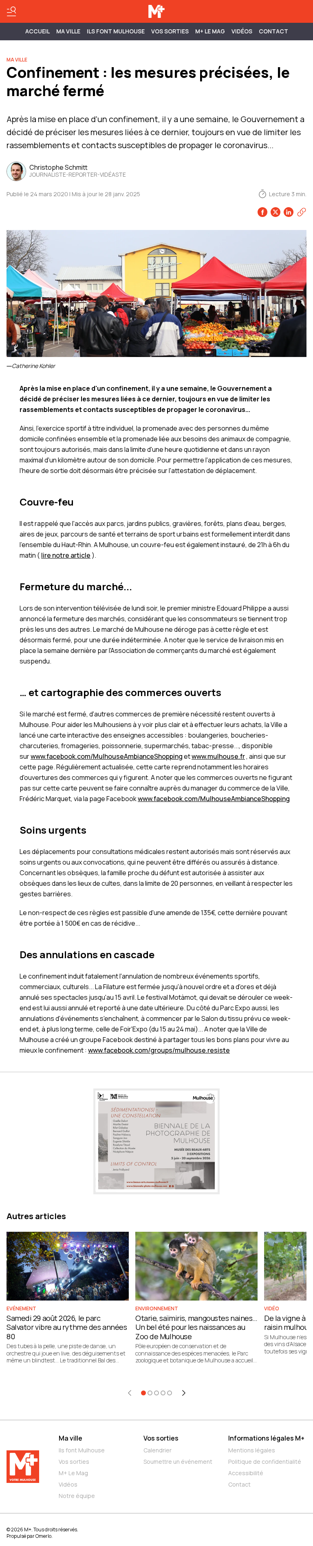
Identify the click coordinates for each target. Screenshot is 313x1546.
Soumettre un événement (177, 1461)
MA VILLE (68, 31)
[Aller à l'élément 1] (143, 1393)
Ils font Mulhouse (82, 1450)
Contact (273, 31)
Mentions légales (251, 1450)
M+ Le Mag (210, 31)
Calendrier (157, 1450)
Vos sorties (170, 31)
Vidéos (241, 31)
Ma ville (70, 1438)
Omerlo (43, 1536)
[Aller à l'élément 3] (156, 1393)
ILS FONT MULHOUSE (116, 31)
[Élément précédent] (129, 1393)
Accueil (37, 31)
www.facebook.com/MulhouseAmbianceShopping (107, 756)
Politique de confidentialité (264, 1461)
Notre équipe (77, 1496)
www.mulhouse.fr (218, 756)
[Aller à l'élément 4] (163, 1393)
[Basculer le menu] (11, 11)
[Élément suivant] (183, 1393)
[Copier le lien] (301, 212)
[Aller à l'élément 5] (169, 1393)
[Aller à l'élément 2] (150, 1393)
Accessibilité (245, 1473)
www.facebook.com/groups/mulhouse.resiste (159, 1050)
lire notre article (65, 555)
